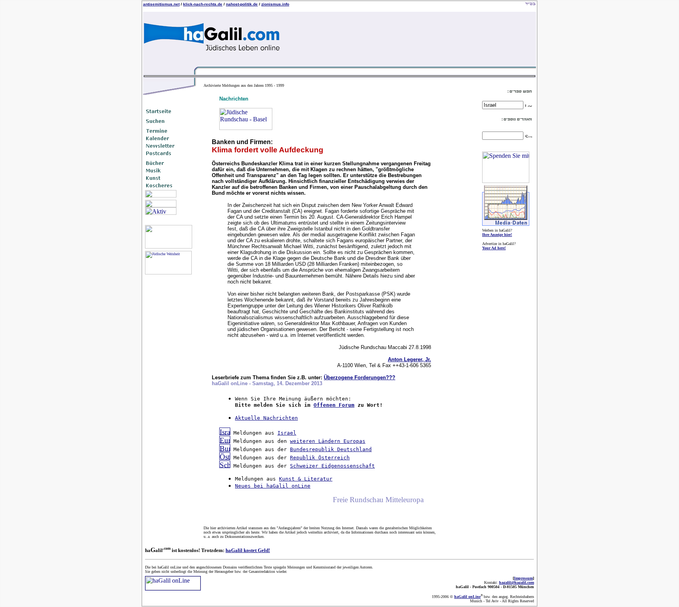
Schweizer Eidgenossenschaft (332, 466)
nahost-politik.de (242, 4)
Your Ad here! (494, 248)
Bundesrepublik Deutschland (331, 449)
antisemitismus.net (161, 4)
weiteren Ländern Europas (327, 441)
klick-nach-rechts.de (202, 4)
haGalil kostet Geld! (248, 550)
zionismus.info (275, 4)
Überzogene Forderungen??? (359, 377)
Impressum (523, 578)
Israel (286, 433)
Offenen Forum (334, 405)
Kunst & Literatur (305, 479)
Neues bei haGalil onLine (272, 486)
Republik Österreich (320, 458)
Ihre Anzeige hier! (497, 234)
